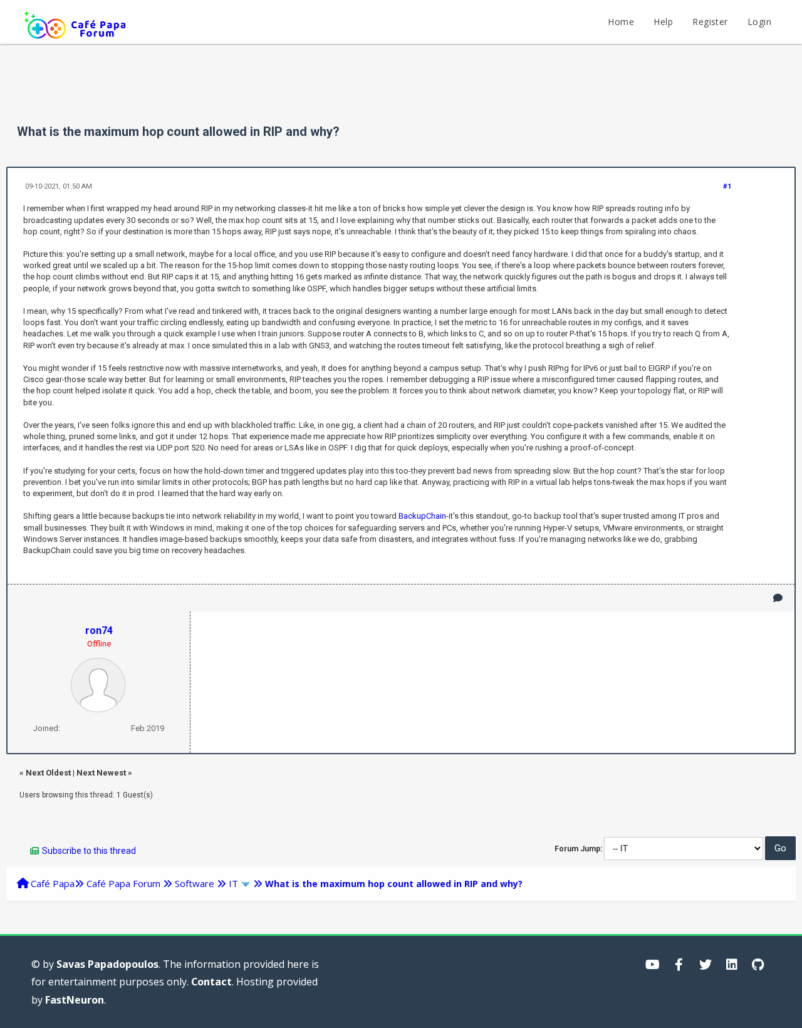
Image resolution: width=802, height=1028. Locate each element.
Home (621, 22)
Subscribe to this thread (89, 851)
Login (759, 22)
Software (194, 883)
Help (663, 22)
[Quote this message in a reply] (778, 598)
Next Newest (101, 772)
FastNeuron (74, 1000)
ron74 (99, 630)
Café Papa (53, 883)
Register (709, 22)
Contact (211, 982)
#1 (727, 186)
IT (233, 883)
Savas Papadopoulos (107, 964)
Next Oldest (48, 772)
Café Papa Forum (123, 883)
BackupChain (422, 516)
